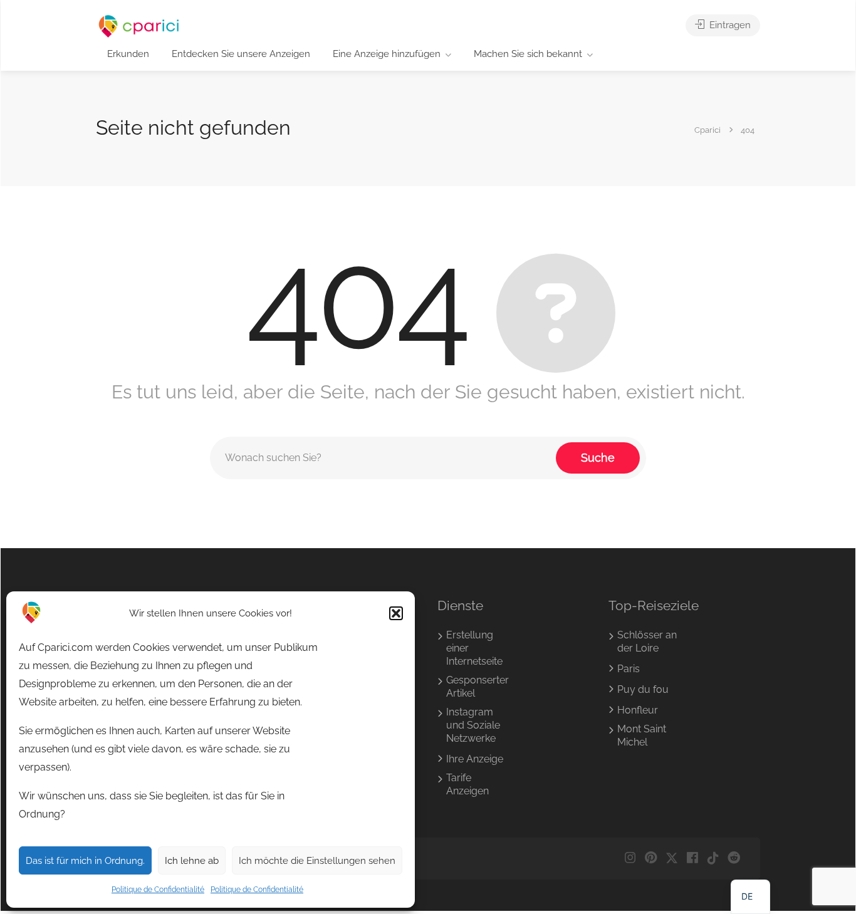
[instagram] (630, 858)
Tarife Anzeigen (467, 784)
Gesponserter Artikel (477, 686)
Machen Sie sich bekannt (528, 54)
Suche (598, 457)
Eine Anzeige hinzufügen (387, 54)
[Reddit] (733, 858)
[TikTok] (713, 858)
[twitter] (671, 858)
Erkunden (128, 54)
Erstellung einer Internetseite (474, 648)
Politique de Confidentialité (158, 889)
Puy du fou (643, 689)
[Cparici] (139, 26)
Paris (628, 669)
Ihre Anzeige (474, 759)
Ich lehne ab (192, 860)
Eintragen (729, 25)
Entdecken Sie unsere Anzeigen (241, 54)
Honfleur (637, 710)
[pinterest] (651, 858)
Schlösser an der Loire (647, 641)
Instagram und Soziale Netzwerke (473, 725)
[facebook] (692, 858)
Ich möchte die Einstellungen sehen (317, 860)
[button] (396, 613)
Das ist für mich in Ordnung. (85, 860)
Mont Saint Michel (641, 735)
